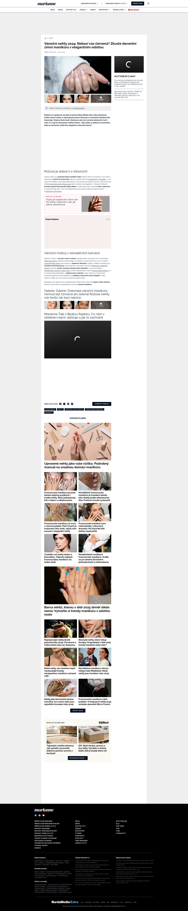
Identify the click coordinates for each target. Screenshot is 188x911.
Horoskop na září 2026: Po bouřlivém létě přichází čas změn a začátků (135, 860)
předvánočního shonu (52, 263)
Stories (78, 833)
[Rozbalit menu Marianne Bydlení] (97, 3)
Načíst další (78, 710)
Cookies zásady (40, 845)
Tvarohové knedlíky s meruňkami (55, 888)
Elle (117, 823)
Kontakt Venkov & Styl (44, 833)
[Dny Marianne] (133, 10)
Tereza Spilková (50, 52)
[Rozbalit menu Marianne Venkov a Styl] (126, 3)
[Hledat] (148, 3)
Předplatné (138, 3)
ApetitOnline (121, 821)
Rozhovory (103, 10)
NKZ (108, 902)
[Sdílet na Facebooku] (60, 404)
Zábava (82, 10)
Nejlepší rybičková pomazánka (48, 890)
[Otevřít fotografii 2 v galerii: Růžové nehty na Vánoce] (67, 99)
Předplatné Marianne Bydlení (46, 823)
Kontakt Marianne (42, 828)
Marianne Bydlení (88, 3)
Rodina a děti (118, 10)
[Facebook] (35, 815)
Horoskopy (80, 836)
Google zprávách (79, 108)
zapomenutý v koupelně (97, 179)
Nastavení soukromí (43, 840)
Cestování (41, 862)
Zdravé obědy (54, 864)
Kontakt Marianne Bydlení (45, 831)
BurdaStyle (115, 902)
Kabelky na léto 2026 (51, 875)
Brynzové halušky (39, 892)
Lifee (118, 831)
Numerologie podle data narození (55, 862)
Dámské (103, 902)
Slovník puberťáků (49, 860)
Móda (52, 10)
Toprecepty (121, 833)
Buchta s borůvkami (51, 892)
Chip (118, 828)
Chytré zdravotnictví (61, 873)
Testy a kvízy (59, 860)
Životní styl (71, 10)
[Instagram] (39, 815)
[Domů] (48, 3)
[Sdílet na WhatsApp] (72, 404)
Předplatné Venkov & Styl (45, 826)
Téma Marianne (81, 840)
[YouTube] (43, 815)
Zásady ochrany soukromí (45, 838)
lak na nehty (50, 409)
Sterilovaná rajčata (40, 888)
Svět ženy (120, 826)
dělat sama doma (50, 261)
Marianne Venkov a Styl (116, 3)
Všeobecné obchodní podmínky (47, 843)
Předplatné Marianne (43, 821)
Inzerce (37, 848)
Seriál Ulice (51, 873)
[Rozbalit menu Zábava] (86, 9)
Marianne (88, 902)
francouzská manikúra (100, 271)
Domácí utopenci (63, 890)
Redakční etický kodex (43, 836)
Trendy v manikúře (39, 871)
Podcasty (79, 838)
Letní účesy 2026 (62, 875)
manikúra (48, 412)
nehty (60, 409)
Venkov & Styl (81, 843)
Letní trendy (45, 864)
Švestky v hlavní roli (52, 884)
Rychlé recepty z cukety (65, 892)
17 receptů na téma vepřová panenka (57, 886)
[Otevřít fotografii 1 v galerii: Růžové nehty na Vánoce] (51, 99)
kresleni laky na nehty (74, 409)
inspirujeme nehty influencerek (60, 184)
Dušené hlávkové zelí (40, 884)
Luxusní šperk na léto (40, 877)
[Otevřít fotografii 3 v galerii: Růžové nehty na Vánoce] (82, 99)
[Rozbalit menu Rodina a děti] (125, 9)
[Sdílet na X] (64, 404)
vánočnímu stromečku (53, 191)
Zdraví (93, 10)
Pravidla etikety (38, 860)
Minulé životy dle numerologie (54, 871)
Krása (60, 10)
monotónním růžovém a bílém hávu (57, 271)
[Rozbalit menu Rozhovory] (109, 9)
